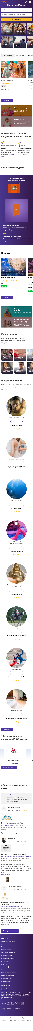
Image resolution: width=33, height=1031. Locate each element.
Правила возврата (6, 981)
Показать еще (7, 100)
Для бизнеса (4, 944)
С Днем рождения (7, 80)
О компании (4, 938)
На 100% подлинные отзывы (15, 795)
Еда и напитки (20, 55)
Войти (29, 1020)
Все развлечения (7, 55)
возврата (28, 150)
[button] (10, 421)
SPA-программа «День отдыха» (11, 906)
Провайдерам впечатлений (8, 972)
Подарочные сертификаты (8, 958)
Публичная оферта (6, 967)
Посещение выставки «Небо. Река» (13, 278)
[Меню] (30, 2)
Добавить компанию (9, 767)
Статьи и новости (6, 978)
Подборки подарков (6, 955)
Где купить (4, 964)
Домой (4, 1020)
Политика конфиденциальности (10, 946)
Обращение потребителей (8, 941)
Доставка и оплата (6, 970)
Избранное (16, 1020)
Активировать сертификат (8, 952)
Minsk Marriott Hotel (14, 760)
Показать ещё (7, 729)
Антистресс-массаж (7, 825)
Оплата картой (5, 961)
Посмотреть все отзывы (10, 931)
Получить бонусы (6, 949)
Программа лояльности (7, 975)
